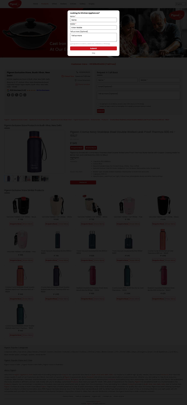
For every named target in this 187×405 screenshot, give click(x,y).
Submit (93, 48)
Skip (93, 53)
